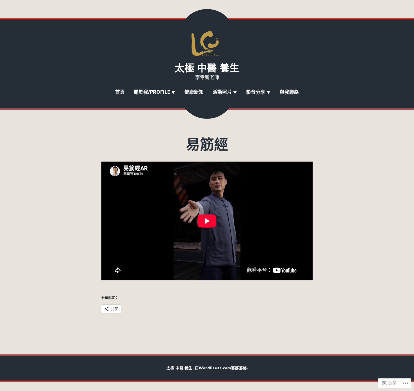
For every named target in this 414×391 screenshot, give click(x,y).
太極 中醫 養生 (207, 68)
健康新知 (194, 92)
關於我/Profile (152, 92)
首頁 (120, 92)
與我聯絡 (289, 92)
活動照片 (222, 92)
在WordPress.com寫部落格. (221, 368)
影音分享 (255, 92)
